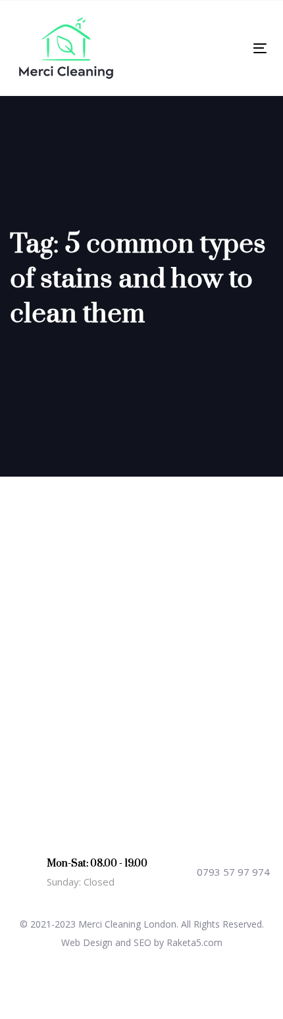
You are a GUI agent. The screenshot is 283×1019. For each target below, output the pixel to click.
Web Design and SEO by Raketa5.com (141, 942)
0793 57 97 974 (233, 871)
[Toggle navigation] (225, 48)
